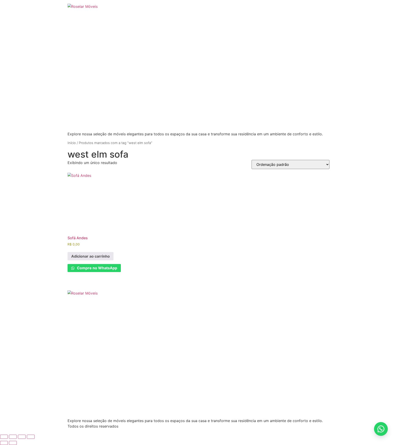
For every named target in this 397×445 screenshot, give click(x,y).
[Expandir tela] (13, 437)
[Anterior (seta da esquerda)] (4, 443)
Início (72, 143)
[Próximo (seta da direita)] (13, 443)
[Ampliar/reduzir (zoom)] (4, 437)
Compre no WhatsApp (96, 268)
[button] (381, 429)
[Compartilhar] (22, 437)
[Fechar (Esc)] (31, 437)
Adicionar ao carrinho (90, 256)
